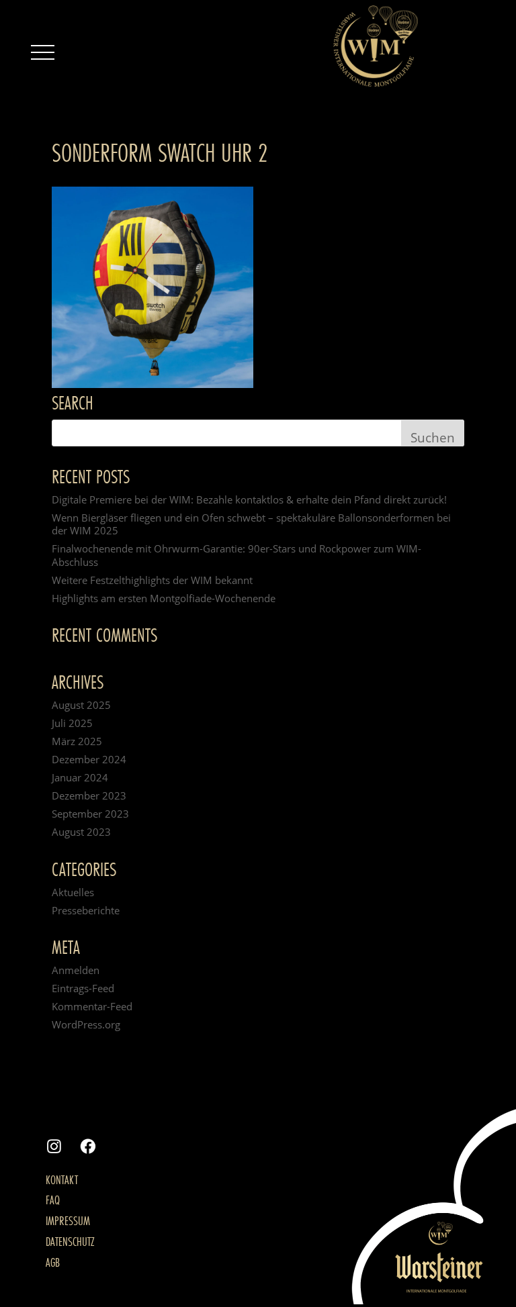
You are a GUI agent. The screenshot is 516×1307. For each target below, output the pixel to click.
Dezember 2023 (89, 795)
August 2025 (81, 705)
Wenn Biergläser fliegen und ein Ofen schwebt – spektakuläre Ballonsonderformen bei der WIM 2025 (251, 524)
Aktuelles (73, 892)
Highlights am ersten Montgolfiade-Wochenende (163, 598)
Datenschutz (70, 1241)
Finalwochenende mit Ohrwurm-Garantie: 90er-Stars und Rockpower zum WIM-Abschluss (236, 555)
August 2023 (81, 831)
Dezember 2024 (89, 759)
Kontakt (62, 1179)
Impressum (68, 1220)
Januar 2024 (80, 777)
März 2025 (77, 741)
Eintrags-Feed (83, 988)
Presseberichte (86, 910)
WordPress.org (86, 1024)
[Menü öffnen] (42, 52)
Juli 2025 (72, 723)
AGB (53, 1262)
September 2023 (90, 813)
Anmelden (75, 970)
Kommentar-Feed (92, 1006)
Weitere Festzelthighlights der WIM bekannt (152, 580)
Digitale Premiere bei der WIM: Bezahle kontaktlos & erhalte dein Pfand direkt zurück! (249, 499)
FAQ (53, 1199)
